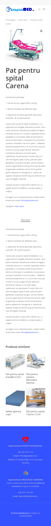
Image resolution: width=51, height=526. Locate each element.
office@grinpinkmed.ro (30, 200)
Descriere (25, 219)
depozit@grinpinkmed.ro (28, 496)
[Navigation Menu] (44, 9)
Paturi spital (22, 20)
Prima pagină (10, 20)
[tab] (25, 220)
